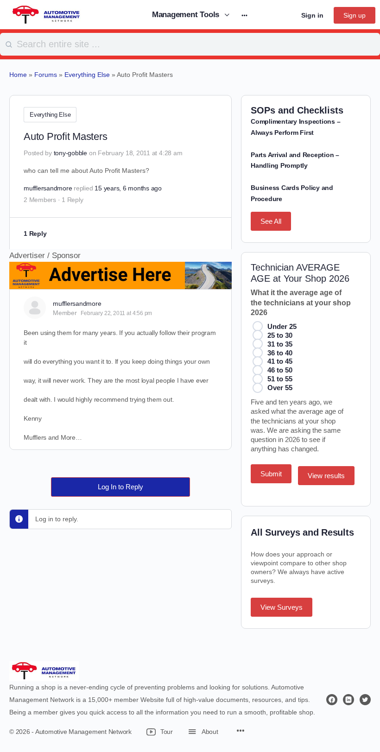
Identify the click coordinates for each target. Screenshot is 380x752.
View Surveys (281, 607)
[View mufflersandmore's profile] (35, 308)
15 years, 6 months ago (128, 188)
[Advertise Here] (120, 282)
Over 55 (279, 388)
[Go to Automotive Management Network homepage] (46, 14)
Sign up (354, 15)
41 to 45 (279, 361)
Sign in (312, 15)
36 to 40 (279, 353)
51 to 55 (279, 379)
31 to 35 (279, 344)
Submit (271, 474)
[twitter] (365, 699)
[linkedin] (348, 699)
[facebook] (331, 699)
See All (270, 221)
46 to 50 (279, 370)
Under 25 (282, 326)
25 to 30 (279, 335)
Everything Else (50, 114)
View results (326, 476)
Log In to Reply (120, 487)
